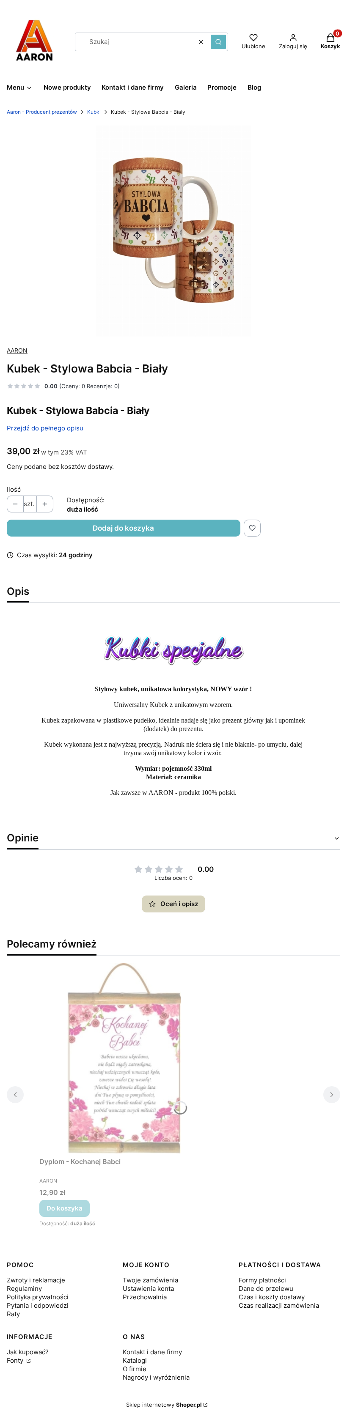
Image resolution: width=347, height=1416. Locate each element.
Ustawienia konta (148, 1289)
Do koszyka (65, 1208)
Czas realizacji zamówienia (279, 1305)
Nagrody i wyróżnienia (156, 1377)
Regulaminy (24, 1289)
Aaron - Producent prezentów (42, 112)
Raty (13, 1314)
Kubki (94, 112)
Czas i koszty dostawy (272, 1297)
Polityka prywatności (38, 1297)
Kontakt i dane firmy (152, 1352)
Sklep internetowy (164, 1404)
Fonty (16, 1360)
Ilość (14, 489)
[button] (218, 42)
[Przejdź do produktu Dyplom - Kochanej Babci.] (124, 1058)
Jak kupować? (28, 1352)
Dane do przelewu (266, 1289)
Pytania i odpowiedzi (38, 1305)
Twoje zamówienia (150, 1280)
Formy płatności (262, 1280)
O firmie (134, 1369)
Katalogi (135, 1360)
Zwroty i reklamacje (36, 1280)
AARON (17, 350)
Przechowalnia (145, 1297)
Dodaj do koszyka (123, 528)
